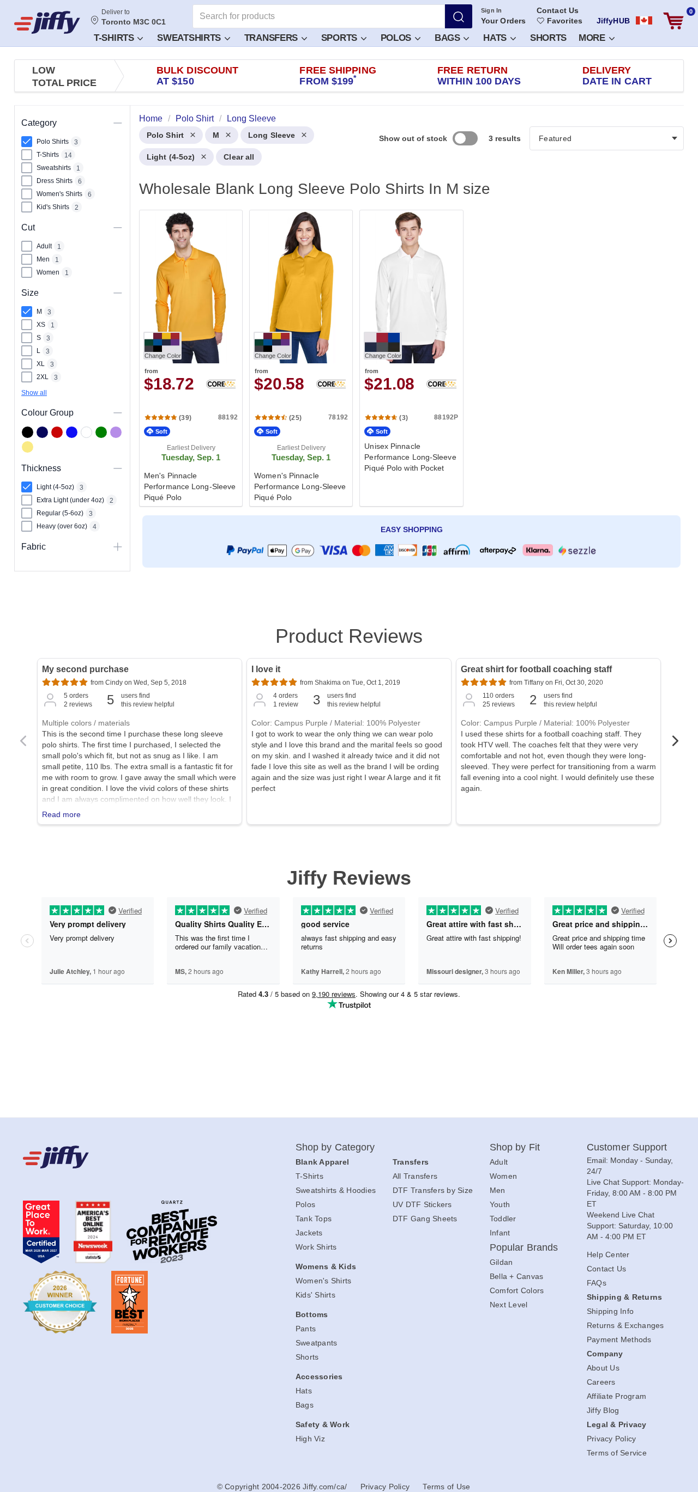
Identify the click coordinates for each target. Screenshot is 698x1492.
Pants (306, 1328)
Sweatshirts (190, 38)
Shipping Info (610, 1311)
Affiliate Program (616, 1396)
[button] (117, 37)
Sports (340, 38)
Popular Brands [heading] (524, 1247)
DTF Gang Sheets (425, 1218)
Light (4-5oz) (171, 157)
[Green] (101, 432)
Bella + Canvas (517, 1276)
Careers (601, 1382)
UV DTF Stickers (422, 1204)
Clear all (239, 157)
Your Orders (503, 20)
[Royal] (71, 432)
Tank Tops (314, 1218)
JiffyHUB (613, 20)
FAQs (596, 1282)
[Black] (27, 432)
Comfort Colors (517, 1290)
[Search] (458, 16)
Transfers (272, 38)
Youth (500, 1204)
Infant (500, 1232)
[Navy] (42, 432)
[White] (86, 432)
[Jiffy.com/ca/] (134, 1157)
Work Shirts (316, 1247)
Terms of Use (446, 1486)
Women (503, 1176)
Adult (499, 1162)
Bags (449, 38)
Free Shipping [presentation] (337, 76)
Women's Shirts (324, 1280)
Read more (61, 814)
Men (498, 1190)
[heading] (407, 357)
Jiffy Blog (603, 1410)
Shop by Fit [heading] (515, 1147)
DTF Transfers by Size (433, 1190)
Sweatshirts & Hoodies (336, 1190)
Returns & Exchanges (625, 1325)
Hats (496, 38)
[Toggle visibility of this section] (117, 123)
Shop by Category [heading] (335, 1147)
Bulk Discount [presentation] (197, 76)
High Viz (310, 1438)
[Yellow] (27, 447)
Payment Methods (619, 1339)
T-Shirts (115, 38)
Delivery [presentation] (617, 76)
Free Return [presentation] (479, 76)
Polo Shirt (165, 135)
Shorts (548, 38)
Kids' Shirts (315, 1294)
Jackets (309, 1232)
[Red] (57, 432)
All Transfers (415, 1176)
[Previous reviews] (23, 744)
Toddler (503, 1218)
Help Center (608, 1254)
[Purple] (116, 432)
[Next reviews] (675, 744)
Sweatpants (317, 1342)
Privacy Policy (611, 1438)
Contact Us (558, 10)
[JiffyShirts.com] (47, 22)
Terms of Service (617, 1452)
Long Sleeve (271, 135)
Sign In (491, 10)
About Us (603, 1367)
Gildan (501, 1262)
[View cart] (673, 21)
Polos (397, 38)
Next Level (509, 1304)
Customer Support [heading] (627, 1147)
